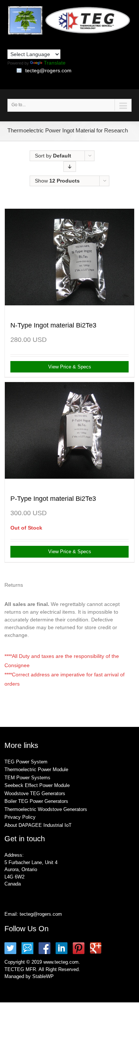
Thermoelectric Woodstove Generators (45, 809)
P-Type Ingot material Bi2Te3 (53, 498)
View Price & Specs (69, 367)
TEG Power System (25, 762)
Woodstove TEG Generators (34, 793)
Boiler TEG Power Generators (36, 801)
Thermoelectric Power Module (36, 769)
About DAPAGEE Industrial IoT (38, 825)
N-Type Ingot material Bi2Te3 (53, 325)
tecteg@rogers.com (48, 70)
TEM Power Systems (27, 777)
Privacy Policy (20, 817)
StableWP (43, 976)
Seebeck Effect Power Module (37, 785)
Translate (55, 63)
